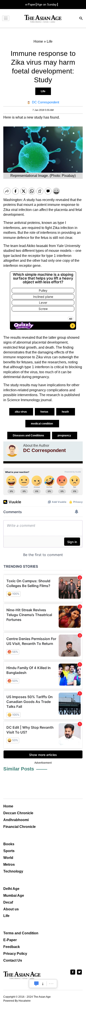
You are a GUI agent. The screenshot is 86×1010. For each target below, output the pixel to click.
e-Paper (30, 4)
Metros (9, 864)
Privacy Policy (15, 953)
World (8, 858)
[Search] (81, 18)
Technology (13, 871)
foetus (44, 411)
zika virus (21, 411)
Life (43, 91)
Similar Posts (18, 769)
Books (8, 844)
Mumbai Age (13, 895)
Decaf (8, 902)
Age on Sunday (47, 4)
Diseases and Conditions (29, 435)
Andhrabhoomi (16, 820)
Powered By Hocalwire (17, 1000)
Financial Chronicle (19, 827)
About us (11, 909)
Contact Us (12, 960)
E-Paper (10, 940)
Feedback (11, 947)
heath (65, 411)
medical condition (42, 423)
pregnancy (65, 435)
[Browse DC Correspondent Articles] (12, 450)
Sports (9, 851)
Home (8, 806)
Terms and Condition (20, 933)
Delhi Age (11, 889)
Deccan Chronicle (18, 813)
